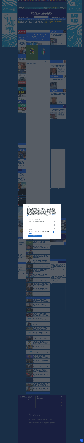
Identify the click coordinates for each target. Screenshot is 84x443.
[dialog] (42, 221)
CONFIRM (35, 235)
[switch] (54, 221)
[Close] (59, 206)
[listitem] (42, 219)
